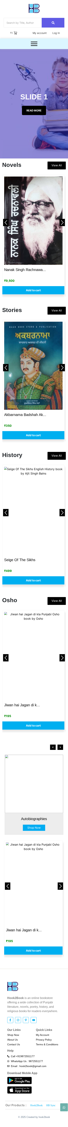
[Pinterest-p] (26, 1020)
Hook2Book (36, 1105)
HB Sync (50, 1105)
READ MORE (34, 110)
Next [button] (62, 222)
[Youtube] (34, 1020)
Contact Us (13, 1044)
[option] (33, 234)
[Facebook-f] (10, 1020)
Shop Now (34, 827)
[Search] (53, 23)
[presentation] (53, 747)
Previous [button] (6, 222)
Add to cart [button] (33, 290)
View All (56, 165)
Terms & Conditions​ (47, 1044)
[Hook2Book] (34, 8)
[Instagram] (18, 1020)
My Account (42, 1034)
